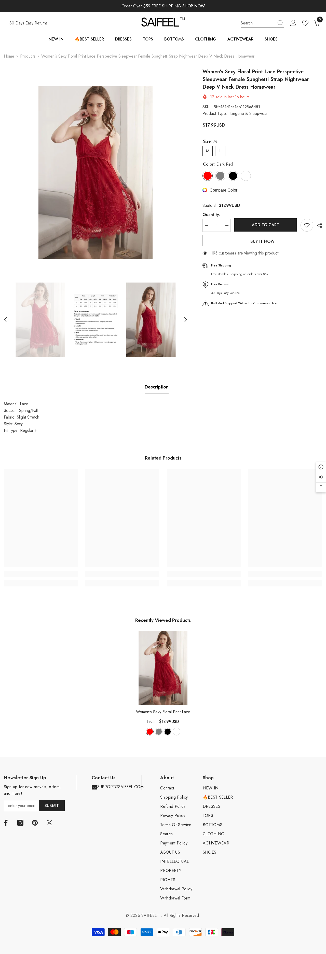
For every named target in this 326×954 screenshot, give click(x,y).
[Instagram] (20, 822)
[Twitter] (49, 822)
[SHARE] (317, 225)
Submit (52, 806)
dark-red (150, 731)
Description (157, 387)
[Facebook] (6, 822)
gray (158, 731)
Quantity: (211, 214)
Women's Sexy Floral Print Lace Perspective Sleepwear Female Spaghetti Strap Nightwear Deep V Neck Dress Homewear (163, 712)
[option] (95, 172)
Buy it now (262, 241)
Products (27, 56)
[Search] (262, 23)
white (176, 731)
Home (9, 56)
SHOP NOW (193, 6)
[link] (41, 574)
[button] (5, 320)
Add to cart (265, 225)
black (167, 731)
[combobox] (257, 23)
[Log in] (293, 23)
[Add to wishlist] (307, 225)
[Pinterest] (35, 822)
